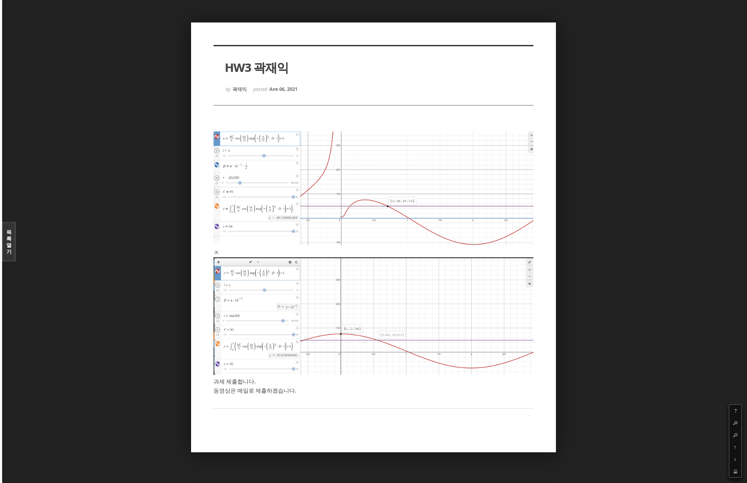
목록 (9, 241)
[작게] (735, 435)
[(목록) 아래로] (735, 459)
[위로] (735, 447)
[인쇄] (735, 471)
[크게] (735, 423)
